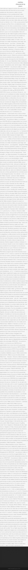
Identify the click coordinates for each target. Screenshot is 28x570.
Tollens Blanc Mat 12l (20, 555)
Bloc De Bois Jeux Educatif (11, 553)
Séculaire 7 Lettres (9, 555)
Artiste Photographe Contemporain (10, 551)
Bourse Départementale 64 (8, 557)
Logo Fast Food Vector (17, 562)
